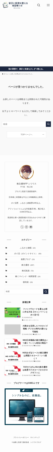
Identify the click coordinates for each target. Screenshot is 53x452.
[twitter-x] (22, 227)
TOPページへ (26, 135)
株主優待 (27, 265)
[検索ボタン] (38, 5)
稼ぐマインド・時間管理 (27, 276)
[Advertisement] (26, 38)
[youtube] (31, 227)
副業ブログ (28, 259)
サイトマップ (35, 437)
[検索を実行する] (48, 124)
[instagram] (26, 227)
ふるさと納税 (28, 248)
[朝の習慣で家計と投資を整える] (17, 5)
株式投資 (28, 271)
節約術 (28, 282)
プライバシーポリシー (21, 437)
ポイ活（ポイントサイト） (27, 254)
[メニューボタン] (48, 5)
